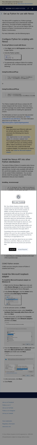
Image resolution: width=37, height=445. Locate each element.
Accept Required (22, 249)
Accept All (12, 249)
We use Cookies (18, 202)
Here (5, 239)
